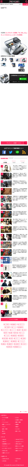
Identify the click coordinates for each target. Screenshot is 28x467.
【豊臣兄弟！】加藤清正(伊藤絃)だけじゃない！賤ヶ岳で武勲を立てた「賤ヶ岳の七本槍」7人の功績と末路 (19, 198)
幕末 (6, 333)
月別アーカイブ (18, 448)
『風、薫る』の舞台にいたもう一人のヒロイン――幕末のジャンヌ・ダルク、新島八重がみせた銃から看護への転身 (19, 167)
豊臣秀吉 (15, 341)
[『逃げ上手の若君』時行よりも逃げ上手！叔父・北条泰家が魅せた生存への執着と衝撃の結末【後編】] (6, 252)
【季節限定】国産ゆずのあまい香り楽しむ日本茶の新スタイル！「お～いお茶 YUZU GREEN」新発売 (19, 305)
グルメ (3, 426)
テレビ (22, 333)
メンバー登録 (25, 4)
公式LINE (17, 152)
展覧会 (4, 344)
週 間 (14, 162)
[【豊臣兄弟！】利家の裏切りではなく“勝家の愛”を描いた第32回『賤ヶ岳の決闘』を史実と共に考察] (6, 206)
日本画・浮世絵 (19, 420)
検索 (26, 1)
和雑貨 (17, 424)
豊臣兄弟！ (7, 341)
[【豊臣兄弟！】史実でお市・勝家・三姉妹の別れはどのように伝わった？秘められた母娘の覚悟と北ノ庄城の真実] (6, 275)
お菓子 (24, 330)
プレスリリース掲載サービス (14, 143)
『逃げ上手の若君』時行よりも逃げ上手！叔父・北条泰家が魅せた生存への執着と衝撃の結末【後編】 (19, 251)
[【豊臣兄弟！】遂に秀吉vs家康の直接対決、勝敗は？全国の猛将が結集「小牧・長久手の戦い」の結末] (6, 245)
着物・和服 (18, 422)
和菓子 (17, 426)
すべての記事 (5, 417)
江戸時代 (7, 324)
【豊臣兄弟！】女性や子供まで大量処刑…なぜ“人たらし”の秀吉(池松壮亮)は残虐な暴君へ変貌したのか (19, 228)
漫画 (11, 333)
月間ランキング (5, 453)
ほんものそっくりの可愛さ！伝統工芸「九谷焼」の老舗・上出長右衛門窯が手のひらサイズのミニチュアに (19, 259)
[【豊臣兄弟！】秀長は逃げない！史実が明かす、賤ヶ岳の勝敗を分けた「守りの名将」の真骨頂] (6, 184)
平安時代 (8, 327)
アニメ (14, 327)
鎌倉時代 (11, 344)
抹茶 (12, 338)
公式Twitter (10, 152)
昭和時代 (17, 344)
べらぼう (8, 335)
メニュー (1, 1)
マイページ (4, 446)
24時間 (5, 162)
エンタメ (17, 429)
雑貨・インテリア (6, 424)
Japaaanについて (19, 441)
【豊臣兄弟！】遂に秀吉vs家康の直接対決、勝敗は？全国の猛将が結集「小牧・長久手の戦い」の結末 (19, 244)
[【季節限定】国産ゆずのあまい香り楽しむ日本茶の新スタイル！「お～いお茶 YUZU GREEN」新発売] (6, 306)
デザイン (17, 338)
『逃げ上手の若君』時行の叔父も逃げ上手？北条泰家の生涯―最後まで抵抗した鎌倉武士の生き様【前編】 (19, 213)
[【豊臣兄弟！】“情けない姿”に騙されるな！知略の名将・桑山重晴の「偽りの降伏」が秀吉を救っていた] (6, 176)
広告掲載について (6, 444)
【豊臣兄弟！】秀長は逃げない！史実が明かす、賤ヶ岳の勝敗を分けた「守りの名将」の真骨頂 (19, 182)
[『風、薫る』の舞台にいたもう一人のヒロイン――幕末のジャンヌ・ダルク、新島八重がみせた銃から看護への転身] (6, 168)
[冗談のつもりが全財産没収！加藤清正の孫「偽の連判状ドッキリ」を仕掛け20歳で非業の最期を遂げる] (6, 290)
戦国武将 (21, 327)
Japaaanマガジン (19, 439)
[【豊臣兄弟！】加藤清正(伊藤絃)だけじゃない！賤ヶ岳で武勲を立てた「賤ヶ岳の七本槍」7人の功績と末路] (6, 199)
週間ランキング (19, 450)
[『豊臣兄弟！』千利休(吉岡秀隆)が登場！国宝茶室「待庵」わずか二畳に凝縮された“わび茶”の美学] (6, 191)
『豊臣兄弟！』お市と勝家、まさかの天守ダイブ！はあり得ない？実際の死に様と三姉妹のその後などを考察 (19, 282)
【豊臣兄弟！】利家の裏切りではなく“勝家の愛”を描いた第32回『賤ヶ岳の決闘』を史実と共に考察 (19, 205)
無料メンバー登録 (19, 446)
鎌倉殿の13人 (18, 347)
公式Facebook (4, 152)
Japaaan (14, 1)
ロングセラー (6, 330)
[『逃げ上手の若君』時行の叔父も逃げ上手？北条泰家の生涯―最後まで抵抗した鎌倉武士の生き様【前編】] (6, 214)
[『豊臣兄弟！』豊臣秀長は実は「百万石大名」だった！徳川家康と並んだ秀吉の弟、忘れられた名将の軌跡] (6, 298)
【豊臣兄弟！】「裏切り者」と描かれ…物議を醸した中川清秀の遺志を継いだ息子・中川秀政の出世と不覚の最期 (19, 236)
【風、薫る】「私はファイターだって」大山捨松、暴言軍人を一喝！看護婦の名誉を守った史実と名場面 (19, 221)
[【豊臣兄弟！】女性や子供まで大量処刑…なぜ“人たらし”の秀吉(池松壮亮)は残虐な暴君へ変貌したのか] (6, 229)
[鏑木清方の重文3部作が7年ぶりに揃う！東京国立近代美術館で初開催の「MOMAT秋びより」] (6, 268)
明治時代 (21, 335)
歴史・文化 (18, 431)
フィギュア (21, 341)
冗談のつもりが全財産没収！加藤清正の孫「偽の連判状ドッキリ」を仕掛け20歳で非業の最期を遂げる (19, 289)
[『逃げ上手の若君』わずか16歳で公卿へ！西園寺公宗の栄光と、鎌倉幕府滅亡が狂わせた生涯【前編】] (6, 313)
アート (3, 420)
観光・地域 (4, 429)
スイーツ (14, 330)
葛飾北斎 (10, 347)
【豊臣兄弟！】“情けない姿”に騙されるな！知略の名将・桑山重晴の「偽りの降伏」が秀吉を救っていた (19, 175)
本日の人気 (4, 450)
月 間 (22, 162)
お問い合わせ (18, 444)
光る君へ (24, 344)
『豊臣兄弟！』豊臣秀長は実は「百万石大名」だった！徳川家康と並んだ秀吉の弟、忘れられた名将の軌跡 (19, 297)
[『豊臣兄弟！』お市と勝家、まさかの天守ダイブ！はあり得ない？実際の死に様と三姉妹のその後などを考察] (6, 283)
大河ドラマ (21, 324)
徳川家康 (6, 338)
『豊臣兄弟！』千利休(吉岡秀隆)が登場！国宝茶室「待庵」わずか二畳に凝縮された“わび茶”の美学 (19, 190)
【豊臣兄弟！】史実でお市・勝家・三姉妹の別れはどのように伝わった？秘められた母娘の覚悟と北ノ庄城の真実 (19, 274)
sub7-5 (3, 8)
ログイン (20, 4)
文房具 (23, 338)
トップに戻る (24, 411)
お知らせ (4, 441)
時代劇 (16, 333)
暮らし (3, 431)
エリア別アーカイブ (6, 448)
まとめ (17, 417)
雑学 (20, 330)
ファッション (5, 422)
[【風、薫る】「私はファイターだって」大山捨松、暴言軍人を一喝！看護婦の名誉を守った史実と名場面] (6, 222)
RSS (24, 152)
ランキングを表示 (13, 319)
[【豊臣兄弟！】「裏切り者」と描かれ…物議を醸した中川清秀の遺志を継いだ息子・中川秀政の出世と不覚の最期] (6, 237)
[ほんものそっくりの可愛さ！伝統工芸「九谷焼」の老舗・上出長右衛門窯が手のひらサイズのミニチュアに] (6, 260)
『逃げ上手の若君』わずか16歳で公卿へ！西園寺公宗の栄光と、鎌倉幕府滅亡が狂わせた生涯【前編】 (19, 312)
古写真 (3, 433)
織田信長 (15, 335)
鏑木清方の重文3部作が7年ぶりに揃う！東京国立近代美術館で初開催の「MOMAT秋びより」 (19, 266)
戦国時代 (14, 324)
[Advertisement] (11, 20)
